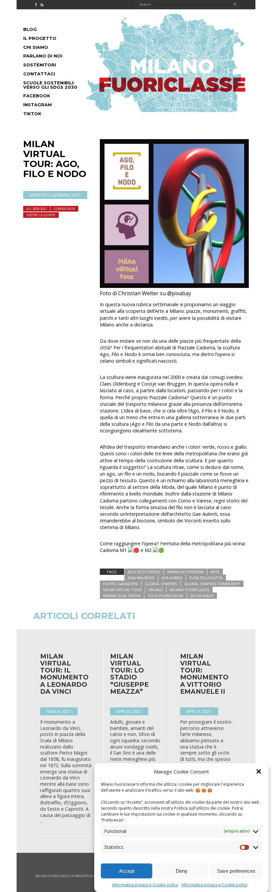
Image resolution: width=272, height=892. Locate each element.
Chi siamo (35, 47)
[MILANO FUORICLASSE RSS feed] (42, 5)
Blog (30, 29)
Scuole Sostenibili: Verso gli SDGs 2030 (50, 85)
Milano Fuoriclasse (189, 589)
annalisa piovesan (185, 571)
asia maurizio (141, 577)
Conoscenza (64, 209)
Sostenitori (39, 64)
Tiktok (32, 113)
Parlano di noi (42, 55)
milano (156, 589)
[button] (258, 771)
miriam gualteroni (122, 595)
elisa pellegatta (206, 577)
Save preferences (236, 871)
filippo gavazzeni (120, 583)
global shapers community (212, 583)
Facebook (36, 95)
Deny (181, 871)
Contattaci (39, 73)
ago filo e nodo (144, 571)
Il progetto (39, 38)
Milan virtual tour (122, 589)
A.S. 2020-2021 (37, 209)
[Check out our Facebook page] (35, 5)
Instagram (37, 104)
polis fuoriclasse (165, 595)
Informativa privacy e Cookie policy (145, 885)
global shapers (161, 583)
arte (215, 571)
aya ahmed (172, 577)
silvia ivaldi (202, 595)
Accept (126, 871)
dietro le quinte (41, 215)
